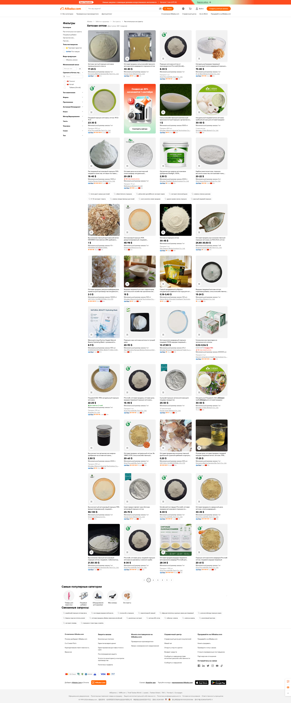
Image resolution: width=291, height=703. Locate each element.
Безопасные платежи (106, 639)
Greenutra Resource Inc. (132, 247)
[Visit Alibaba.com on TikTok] (221, 665)
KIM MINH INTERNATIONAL (98, 247)
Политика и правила (105, 665)
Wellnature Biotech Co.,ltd (133, 186)
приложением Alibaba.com (182, 682)
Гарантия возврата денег (107, 643)
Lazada (145, 693)
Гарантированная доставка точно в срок (110, 649)
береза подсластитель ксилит (75, 618)
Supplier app (151, 682)
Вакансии (68, 652)
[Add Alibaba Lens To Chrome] (98, 682)
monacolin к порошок (127, 613)
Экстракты (117, 21)
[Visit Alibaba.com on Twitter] (208, 665)
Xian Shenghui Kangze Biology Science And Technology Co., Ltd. (140, 350)
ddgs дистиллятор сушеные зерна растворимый (178, 613)
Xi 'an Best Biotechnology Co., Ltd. (208, 74)
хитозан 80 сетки (154, 618)
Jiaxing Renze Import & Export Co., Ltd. (101, 181)
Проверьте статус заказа (207, 648)
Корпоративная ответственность (77, 648)
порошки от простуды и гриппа (93, 623)
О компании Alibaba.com (74, 634)
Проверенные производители (142, 641)
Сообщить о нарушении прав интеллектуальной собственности (177, 657)
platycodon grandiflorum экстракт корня (151, 194)
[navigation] (73, 301)
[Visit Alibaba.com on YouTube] (217, 665)
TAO (163, 693)
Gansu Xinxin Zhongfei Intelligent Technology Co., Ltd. (176, 299)
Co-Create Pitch (70, 643)
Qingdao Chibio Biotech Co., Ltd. (207, 130)
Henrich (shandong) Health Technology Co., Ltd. (212, 357)
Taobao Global (155, 693)
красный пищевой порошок (202, 199)
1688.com (122, 693)
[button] (160, 8)
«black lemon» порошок (124, 194)
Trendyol (170, 693)
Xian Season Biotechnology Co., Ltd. (172, 248)
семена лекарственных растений (123, 199)
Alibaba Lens (77, 682)
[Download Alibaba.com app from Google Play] (218, 682)
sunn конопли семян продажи (150, 199)
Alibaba (89, 21)
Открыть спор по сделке (173, 648)
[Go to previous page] (144, 580)
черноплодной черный (147, 613)
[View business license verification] (166, 699)
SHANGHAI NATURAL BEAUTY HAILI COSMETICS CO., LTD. (104, 350)
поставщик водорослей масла (103, 613)
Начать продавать (204, 643)
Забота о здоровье (102, 21)
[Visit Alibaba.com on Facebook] (199, 665)
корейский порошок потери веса (76, 613)
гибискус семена (172, 618)
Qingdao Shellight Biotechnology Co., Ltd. (174, 181)
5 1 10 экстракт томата (98, 199)
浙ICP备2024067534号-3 (203, 699)
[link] (288, 681)
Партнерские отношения (207, 656)
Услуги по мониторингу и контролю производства (111, 659)
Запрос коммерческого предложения (145, 646)
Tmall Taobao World (134, 693)
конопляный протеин (208, 618)
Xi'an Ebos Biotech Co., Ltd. (205, 299)
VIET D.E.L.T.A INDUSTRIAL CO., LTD (100, 299)
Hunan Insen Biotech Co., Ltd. (134, 74)
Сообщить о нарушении (173, 663)
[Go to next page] (171, 580)
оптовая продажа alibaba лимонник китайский (107, 618)
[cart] (190, 9)
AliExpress (113, 693)
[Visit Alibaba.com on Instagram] (212, 665)
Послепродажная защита (107, 654)
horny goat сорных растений (100, 194)
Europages (178, 693)
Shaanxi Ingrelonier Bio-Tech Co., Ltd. (209, 247)
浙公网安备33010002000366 (182, 699)
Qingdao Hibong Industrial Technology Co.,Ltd (176, 130)
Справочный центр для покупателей (177, 639)
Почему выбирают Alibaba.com (76, 639)
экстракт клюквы (71, 623)
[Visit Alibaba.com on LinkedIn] (203, 665)
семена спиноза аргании (202, 194)
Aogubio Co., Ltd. (94, 412)
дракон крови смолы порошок (177, 199)
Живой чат (168, 643)
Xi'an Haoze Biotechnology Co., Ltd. (208, 181)
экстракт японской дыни (179, 194)
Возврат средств (170, 652)
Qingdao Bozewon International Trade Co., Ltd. (176, 350)
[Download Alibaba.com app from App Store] (202, 682)
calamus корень (189, 618)
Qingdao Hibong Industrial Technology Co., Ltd (140, 299)
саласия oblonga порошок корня (210, 613)
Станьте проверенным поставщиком (211, 652)
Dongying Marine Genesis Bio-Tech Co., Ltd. (103, 74)
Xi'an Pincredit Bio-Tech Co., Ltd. (171, 77)
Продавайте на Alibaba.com (207, 639)
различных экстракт (135, 618)
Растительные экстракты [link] (133, 21)
